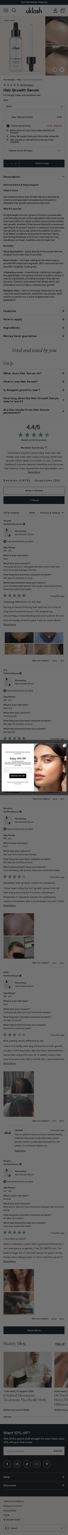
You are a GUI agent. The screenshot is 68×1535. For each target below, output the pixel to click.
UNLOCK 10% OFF (18, 776)
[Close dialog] (64, 745)
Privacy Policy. (17, 783)
